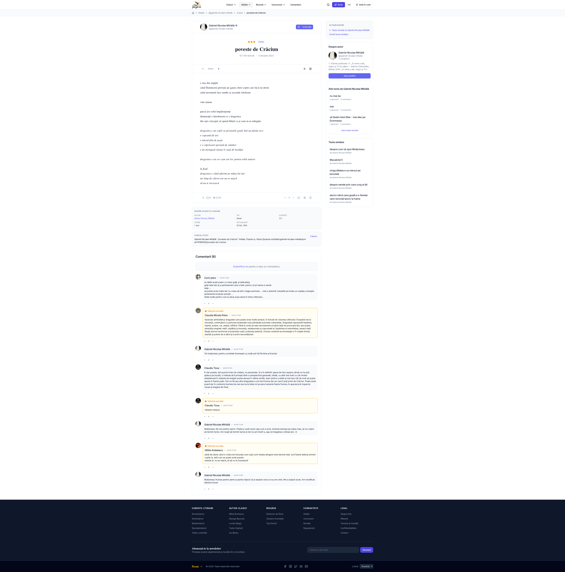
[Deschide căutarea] (328, 4)
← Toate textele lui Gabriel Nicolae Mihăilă (349, 30)
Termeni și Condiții (349, 523)
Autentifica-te (240, 266)
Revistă (259, 4)
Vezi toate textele (349, 130)
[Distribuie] (304, 197)
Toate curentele (199, 532)
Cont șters (210, 277)
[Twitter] (295, 566)
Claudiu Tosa (211, 368)
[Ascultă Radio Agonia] (349, 4)
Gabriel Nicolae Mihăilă (204, 218)
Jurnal (239, 12)
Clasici (229, 4)
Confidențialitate (348, 528)
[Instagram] (290, 566)
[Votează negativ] (293, 198)
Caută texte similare (338, 34)
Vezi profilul (349, 76)
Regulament (309, 528)
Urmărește (306, 27)
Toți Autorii (271, 523)
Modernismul (198, 523)
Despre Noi (346, 514)
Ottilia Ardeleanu (214, 450)
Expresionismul (199, 528)
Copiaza (313, 236)
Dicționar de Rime (274, 514)
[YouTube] (301, 566)
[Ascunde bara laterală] (310, 68)
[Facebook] (285, 566)
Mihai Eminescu (236, 514)
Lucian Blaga (235, 523)
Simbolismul (197, 518)
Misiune (344, 518)
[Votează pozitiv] (285, 198)
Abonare (367, 550)
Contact (344, 532)
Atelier (244, 4)
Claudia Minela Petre (216, 315)
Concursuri (277, 4)
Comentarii (295, 4)
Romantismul (198, 514)
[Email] (306, 566)
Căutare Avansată (275, 518)
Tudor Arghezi (236, 528)
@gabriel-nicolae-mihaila (220, 12)
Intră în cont (365, 4)
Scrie (340, 4)
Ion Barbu (233, 532)
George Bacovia (236, 518)
